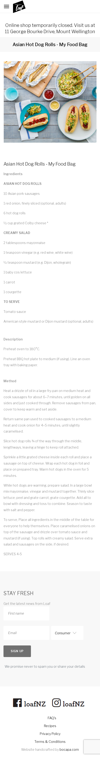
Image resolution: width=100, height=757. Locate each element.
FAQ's (52, 718)
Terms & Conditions (50, 742)
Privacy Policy (50, 734)
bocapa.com (69, 749)
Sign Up (17, 651)
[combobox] (67, 633)
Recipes (50, 726)
